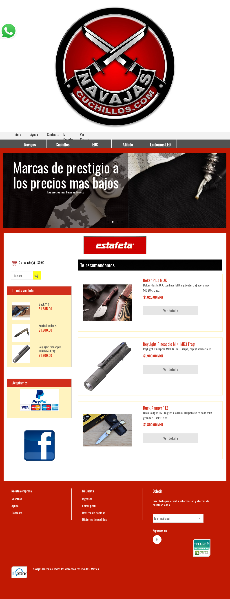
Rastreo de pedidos (93, 512)
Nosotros (16, 498)
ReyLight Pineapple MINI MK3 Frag (50, 348)
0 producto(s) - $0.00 (31, 262)
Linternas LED (160, 144)
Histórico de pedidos (94, 519)
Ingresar (87, 498)
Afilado (128, 144)
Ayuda (34, 134)
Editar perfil (89, 505)
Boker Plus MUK (155, 280)
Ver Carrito (84, 137)
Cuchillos (62, 144)
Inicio (17, 134)
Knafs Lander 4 (48, 325)
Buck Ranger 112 (155, 408)
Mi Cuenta (68, 137)
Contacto (53, 134)
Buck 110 (44, 304)
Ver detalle (170, 310)
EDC (95, 144)
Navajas (30, 144)
